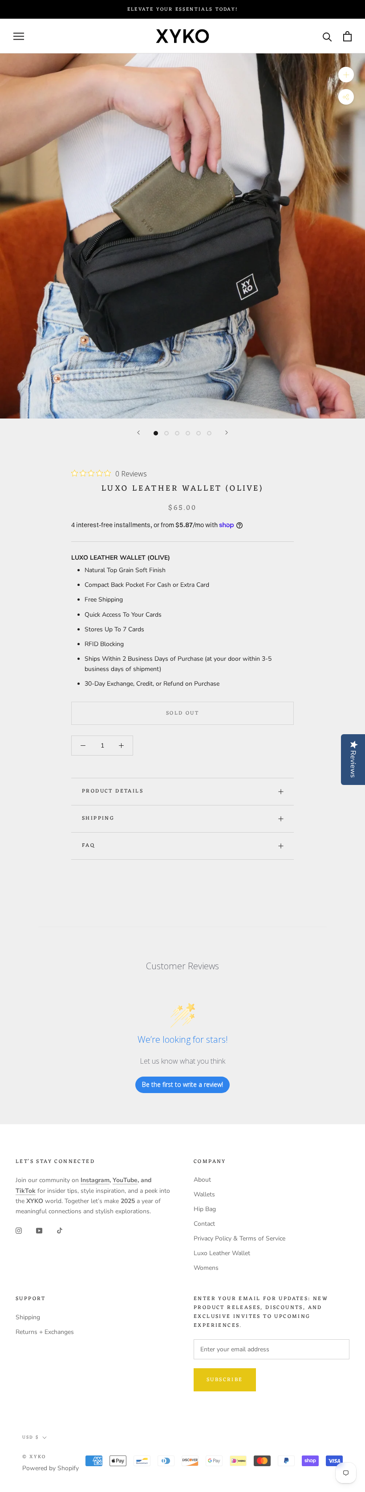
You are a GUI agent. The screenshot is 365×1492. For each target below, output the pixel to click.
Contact (204, 1224)
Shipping (98, 818)
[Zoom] (346, 74)
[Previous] (138, 433)
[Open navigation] (18, 36)
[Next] (226, 433)
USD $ (30, 1437)
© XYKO (34, 1456)
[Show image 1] (156, 433)
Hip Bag (205, 1209)
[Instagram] (19, 1230)
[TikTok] (60, 1230)
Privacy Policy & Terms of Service (239, 1238)
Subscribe (225, 1380)
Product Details (112, 791)
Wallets (204, 1194)
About (202, 1179)
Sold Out (182, 713)
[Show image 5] (198, 433)
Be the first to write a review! (182, 1084)
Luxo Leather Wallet (222, 1253)
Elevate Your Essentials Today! (182, 9)
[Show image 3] (177, 433)
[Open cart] (347, 36)
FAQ (88, 845)
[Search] (327, 36)
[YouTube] (39, 1230)
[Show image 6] (209, 433)
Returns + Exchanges (45, 1332)
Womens (206, 1268)
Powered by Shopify (50, 1468)
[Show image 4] (188, 433)
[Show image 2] (166, 433)
